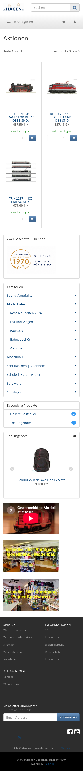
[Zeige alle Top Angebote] (74, 436)
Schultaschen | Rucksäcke (26, 366)
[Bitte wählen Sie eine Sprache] (20, 738)
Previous (12, 469)
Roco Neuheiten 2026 (26, 313)
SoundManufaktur (20, 295)
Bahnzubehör (20, 339)
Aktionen (17, 348)
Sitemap (8, 644)
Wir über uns (11, 684)
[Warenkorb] (63, 22)
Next (71, 469)
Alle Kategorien (21, 22)
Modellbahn (16, 304)
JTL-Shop (49, 763)
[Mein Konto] (74, 22)
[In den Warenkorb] (32, 138)
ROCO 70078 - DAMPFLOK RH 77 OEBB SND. (21, 117)
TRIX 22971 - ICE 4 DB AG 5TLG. (21, 200)
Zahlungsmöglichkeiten (17, 637)
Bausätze (17, 331)
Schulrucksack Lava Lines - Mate (41, 480)
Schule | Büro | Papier (24, 375)
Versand (66, 748)
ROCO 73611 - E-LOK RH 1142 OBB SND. (62, 117)
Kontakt (8, 677)
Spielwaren (15, 383)
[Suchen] (75, 8)
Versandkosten (12, 652)
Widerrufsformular (14, 630)
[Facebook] (70, 731)
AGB (47, 630)
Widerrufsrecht (54, 644)
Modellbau (15, 357)
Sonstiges (14, 392)
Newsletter (10, 659)
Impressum (52, 637)
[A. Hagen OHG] (13, 7)
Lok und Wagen (21, 322)
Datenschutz (52, 652)
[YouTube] (77, 731)
